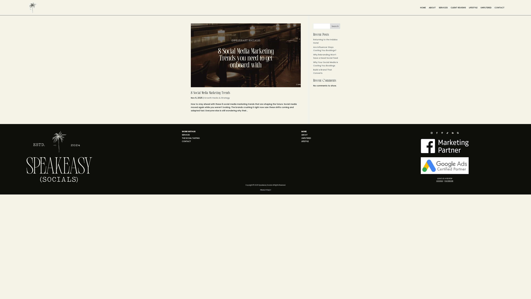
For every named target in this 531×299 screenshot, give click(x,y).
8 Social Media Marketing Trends (210, 93)
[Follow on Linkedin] (452, 133)
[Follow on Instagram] (431, 133)
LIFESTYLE (305, 141)
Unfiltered (486, 8)
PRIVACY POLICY (265, 190)
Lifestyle (473, 8)
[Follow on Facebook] (437, 133)
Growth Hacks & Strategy (217, 97)
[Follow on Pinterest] (442, 133)
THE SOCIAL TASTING (191, 138)
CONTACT (499, 8)
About (432, 8)
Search (335, 26)
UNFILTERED (306, 138)
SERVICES (443, 8)
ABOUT (304, 134)
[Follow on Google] (458, 133)
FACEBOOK (449, 181)
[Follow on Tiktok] (447, 133)
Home (423, 8)
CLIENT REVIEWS (458, 8)
